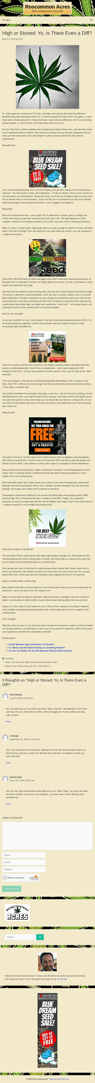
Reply (8, 721)
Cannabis (9, 658)
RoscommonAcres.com (59, 1079)
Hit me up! (62, 979)
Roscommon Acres (47, 6)
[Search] (40, 937)
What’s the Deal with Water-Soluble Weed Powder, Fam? (31, 662)
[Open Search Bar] (91, 20)
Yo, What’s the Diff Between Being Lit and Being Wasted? (37, 648)
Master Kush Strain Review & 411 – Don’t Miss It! (28, 666)
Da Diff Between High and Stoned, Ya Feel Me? (31, 644)
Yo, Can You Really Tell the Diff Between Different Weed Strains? (40, 651)
